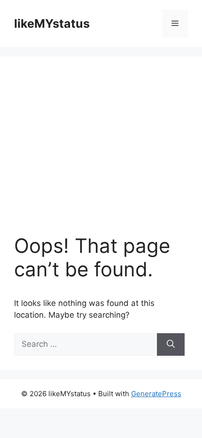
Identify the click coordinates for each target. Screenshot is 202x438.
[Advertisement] (101, 152)
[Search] (171, 344)
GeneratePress (156, 393)
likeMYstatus (52, 23)
